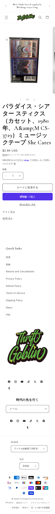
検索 (8, 257)
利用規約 (15, 507)
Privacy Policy (14, 278)
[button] (6, 17)
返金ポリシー (22, 503)
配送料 (5, 155)
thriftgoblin (25, 499)
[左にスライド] (20, 99)
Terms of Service (15, 293)
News (9, 307)
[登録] (45, 409)
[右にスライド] (34, 99)
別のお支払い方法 (27, 204)
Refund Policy (13, 286)
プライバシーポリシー (40, 503)
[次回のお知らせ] (49, 6)
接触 (8, 264)
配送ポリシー (28, 507)
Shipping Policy (14, 300)
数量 (4, 169)
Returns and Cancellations (20, 271)
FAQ (8, 314)
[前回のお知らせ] (5, 6)
